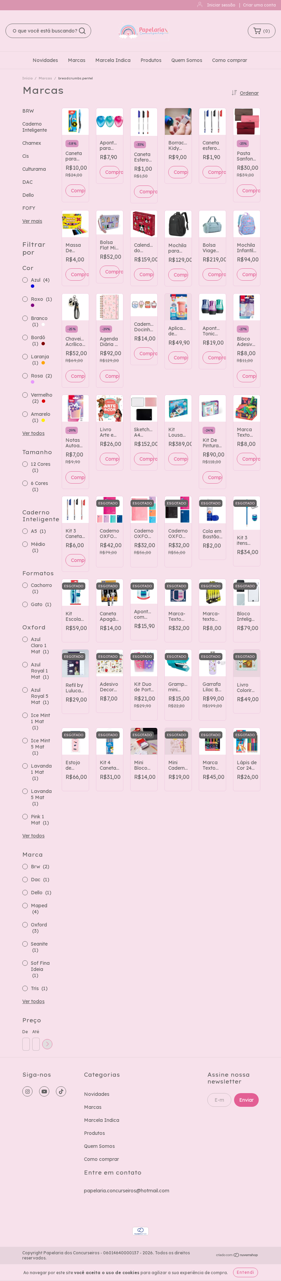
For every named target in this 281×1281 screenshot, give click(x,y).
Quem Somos (186, 60)
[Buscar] (82, 31)
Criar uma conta (259, 5)
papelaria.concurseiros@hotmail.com (126, 1191)
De (25, 1031)
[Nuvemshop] (237, 1255)
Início (27, 78)
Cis (25, 156)
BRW (28, 111)
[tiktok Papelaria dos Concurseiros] (61, 1091)
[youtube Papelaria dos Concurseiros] (44, 1091)
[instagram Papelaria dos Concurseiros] (27, 1091)
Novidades (45, 60)
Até (35, 1031)
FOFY (28, 208)
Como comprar (229, 60)
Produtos (150, 60)
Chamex (31, 143)
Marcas (76, 60)
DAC (27, 182)
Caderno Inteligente (34, 127)
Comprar (112, 172)
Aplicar (47, 1044)
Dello (28, 195)
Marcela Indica (113, 60)
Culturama (34, 169)
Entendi (245, 1272)
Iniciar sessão (221, 5)
